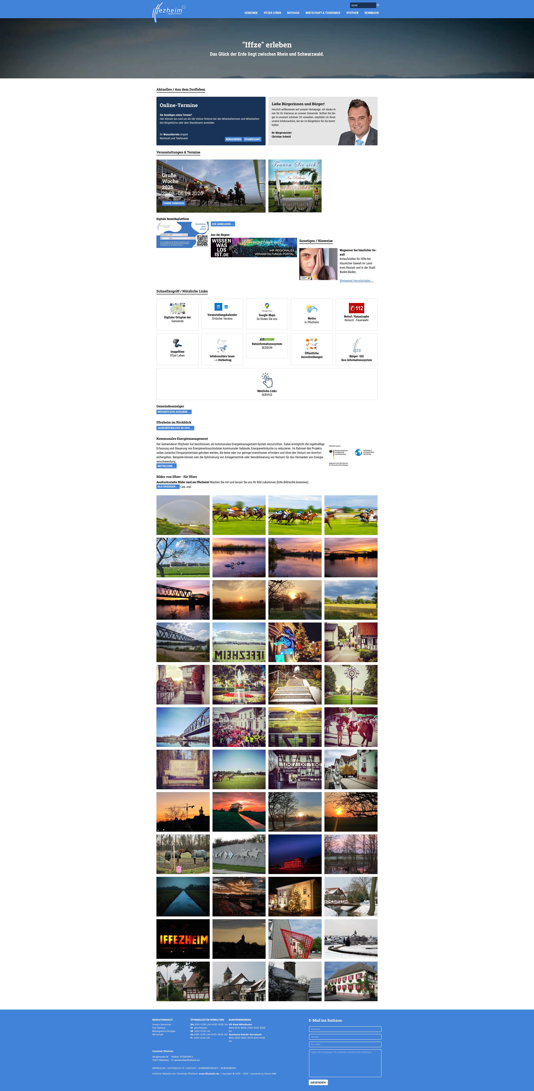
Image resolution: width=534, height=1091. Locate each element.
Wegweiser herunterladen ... (357, 280)
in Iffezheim (312, 322)
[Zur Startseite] (169, 12)
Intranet (156, 1079)
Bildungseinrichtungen (163, 1031)
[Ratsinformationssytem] (267, 339)
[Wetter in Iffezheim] (311, 309)
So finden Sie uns (267, 319)
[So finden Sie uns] (267, 307)
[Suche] (378, 5)
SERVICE (267, 395)
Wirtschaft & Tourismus (323, 13)
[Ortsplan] (177, 308)
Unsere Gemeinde (161, 1024)
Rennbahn (372, 13)
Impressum (158, 1068)
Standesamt (252, 139)
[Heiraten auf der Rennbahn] (295, 186)
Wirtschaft (157, 1034)
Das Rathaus (158, 1027)
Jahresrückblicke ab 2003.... (175, 428)
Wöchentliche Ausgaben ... (174, 411)
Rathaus (293, 13)
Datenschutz (176, 1068)
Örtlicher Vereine (222, 318)
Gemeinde (251, 13)
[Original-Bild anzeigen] (355, 128)
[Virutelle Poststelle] (222, 307)
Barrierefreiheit (209, 1068)
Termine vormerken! (173, 203)
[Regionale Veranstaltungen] (254, 247)
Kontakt (191, 1068)
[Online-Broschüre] (222, 345)
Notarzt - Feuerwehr (357, 320)
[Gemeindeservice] (267, 380)
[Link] (182, 234)
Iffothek (352, 13)
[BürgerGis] (356, 345)
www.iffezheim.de (209, 1073)
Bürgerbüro (233, 139)
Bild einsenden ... (168, 486)
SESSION (267, 347)
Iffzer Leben (272, 13)
